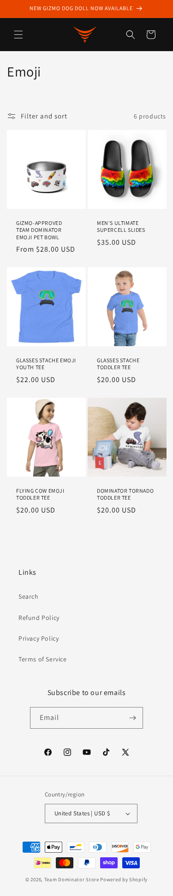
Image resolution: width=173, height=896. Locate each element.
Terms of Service (42, 659)
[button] (18, 34)
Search (28, 596)
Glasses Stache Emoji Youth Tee (46, 364)
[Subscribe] (132, 718)
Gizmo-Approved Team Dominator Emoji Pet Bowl (39, 230)
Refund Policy (39, 617)
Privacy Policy (38, 638)
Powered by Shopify (124, 879)
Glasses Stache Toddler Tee (118, 364)
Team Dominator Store (71, 879)
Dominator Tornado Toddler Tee (125, 494)
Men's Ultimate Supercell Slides (121, 226)
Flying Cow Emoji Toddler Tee (40, 494)
